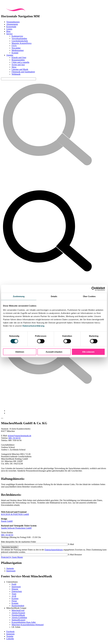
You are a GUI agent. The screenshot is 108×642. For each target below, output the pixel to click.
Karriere (15, 598)
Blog (8, 31)
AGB (14, 596)
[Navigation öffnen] (2, 418)
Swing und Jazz (18, 64)
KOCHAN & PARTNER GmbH (15, 514)
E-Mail (71, 544)
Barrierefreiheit (18, 606)
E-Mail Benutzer (75, 554)
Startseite (10, 568)
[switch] (41, 341)
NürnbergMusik (18, 615)
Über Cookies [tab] (89, 296)
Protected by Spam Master (12, 557)
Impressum (10, 571)
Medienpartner (18, 50)
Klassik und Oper (19, 57)
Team (14, 594)
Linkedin (10, 639)
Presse (14, 601)
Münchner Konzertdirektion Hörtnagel (28, 625)
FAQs (14, 45)
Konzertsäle (11, 26)
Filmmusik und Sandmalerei (23, 72)
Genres (9, 29)
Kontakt (15, 53)
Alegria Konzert (18, 613)
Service (9, 34)
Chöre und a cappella (20, 62)
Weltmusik (16, 74)
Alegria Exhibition (19, 617)
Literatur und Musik (20, 69)
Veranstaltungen (13, 22)
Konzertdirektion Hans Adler (24, 622)
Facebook (10, 631)
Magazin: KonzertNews (21, 43)
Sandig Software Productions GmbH (16, 528)
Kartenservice (17, 36)
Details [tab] (54, 296)
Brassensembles (18, 60)
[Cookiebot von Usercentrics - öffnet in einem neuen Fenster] (93, 289)
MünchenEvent (18, 610)
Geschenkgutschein (20, 41)
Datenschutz (17, 591)
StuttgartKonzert (18, 620)
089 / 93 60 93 (14, 438)
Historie (15, 589)
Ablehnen (19, 352)
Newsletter (16, 48)
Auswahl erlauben (54, 352)
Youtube (9, 636)
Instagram (10, 634)
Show (14, 67)
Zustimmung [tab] (19, 296)
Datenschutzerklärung (33, 326)
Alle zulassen (88, 352)
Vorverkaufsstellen (19, 38)
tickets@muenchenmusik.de (19, 436)
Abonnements (12, 24)
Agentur (9, 55)
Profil (14, 584)
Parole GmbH (7, 521)
